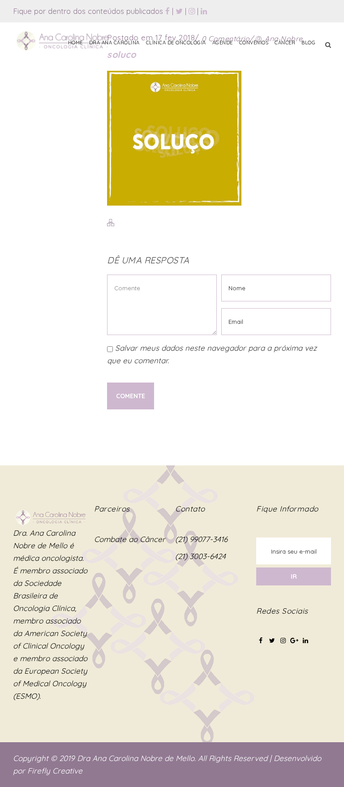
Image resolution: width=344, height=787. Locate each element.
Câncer (285, 42)
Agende (222, 42)
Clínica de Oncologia (176, 42)
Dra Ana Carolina (114, 42)
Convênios (254, 42)
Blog (308, 42)
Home (75, 42)
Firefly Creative (54, 770)
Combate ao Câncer (129, 539)
